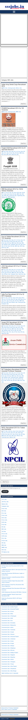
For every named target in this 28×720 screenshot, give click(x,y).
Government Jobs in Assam (8, 611)
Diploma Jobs (12, 437)
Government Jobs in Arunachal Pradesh (10, 609)
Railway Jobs (4, 197)
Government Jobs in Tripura (8, 664)
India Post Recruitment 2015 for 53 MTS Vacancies (13, 295)
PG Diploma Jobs (5, 552)
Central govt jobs (11, 88)
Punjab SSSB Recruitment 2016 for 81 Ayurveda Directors (14, 149)
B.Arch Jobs (5, 151)
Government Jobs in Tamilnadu (8, 629)
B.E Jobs (14, 192)
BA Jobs (17, 153)
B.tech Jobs (12, 153)
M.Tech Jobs (7, 246)
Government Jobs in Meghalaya (8, 648)
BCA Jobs (4, 154)
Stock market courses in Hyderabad (9, 709)
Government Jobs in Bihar (7, 613)
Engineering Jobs (21, 195)
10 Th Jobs (5, 297)
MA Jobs (12, 246)
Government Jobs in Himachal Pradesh (10, 636)
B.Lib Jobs (15, 241)
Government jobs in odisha (7, 627)
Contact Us (12, 718)
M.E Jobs (20, 244)
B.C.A (15, 151)
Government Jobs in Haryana (8, 634)
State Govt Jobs (15, 154)
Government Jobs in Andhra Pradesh (10, 606)
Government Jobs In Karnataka (8, 622)
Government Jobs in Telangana (8, 661)
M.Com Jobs (13, 330)
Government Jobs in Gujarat (8, 632)
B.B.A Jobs (11, 151)
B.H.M (23, 192)
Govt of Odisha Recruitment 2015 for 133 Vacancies (13, 237)
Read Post (23, 103)
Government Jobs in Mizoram (8, 650)
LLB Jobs (4, 531)
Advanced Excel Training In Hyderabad (9, 708)
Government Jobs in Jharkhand (8, 638)
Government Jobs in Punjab (8, 643)
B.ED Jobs (19, 192)
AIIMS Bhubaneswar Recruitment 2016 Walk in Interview (14, 592)
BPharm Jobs (7, 244)
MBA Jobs (17, 246)
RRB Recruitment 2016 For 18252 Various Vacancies (12, 190)
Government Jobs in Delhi (7, 618)
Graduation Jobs (14, 244)
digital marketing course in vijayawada (10, 673)
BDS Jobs (5, 88)
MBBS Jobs (18, 111)
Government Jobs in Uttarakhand (9, 668)
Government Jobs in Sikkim (8, 659)
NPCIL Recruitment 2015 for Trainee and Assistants (13, 428)
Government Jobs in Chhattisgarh (9, 616)
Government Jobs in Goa (7, 620)
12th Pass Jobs (11, 297)
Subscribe (5, 491)
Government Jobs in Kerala (8, 641)
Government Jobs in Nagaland (8, 654)
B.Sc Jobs (6, 153)
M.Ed (16, 379)
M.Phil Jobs (20, 379)
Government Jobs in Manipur (8, 645)
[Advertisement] (14, 29)
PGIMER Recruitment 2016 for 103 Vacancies (13, 109)
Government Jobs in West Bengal (9, 670)
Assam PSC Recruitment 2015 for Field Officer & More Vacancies (12, 323)
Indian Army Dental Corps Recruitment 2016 (14, 85)
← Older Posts (4, 481)
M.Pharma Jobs (5, 332)
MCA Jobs (22, 246)
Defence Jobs (19, 88)
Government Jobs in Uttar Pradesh (9, 666)
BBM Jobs (21, 153)
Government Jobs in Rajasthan (8, 657)
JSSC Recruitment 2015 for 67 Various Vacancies (14, 267)
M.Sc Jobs (11, 332)
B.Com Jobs (20, 151)
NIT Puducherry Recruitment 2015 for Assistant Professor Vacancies (14, 370)
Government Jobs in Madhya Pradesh (10, 652)
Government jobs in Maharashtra (9, 625)
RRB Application (11, 197)
